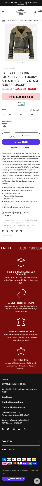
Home (3, 21)
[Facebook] (3, 230)
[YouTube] (20, 429)
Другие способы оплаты (21, 147)
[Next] (25, 63)
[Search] (35, 12)
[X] (8, 230)
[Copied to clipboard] (21, 230)
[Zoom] (35, 28)
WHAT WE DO (9, 449)
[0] (38, 12)
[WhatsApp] (17, 230)
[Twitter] (9, 429)
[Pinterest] (12, 230)
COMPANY (7, 441)
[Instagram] (15, 429)
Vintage (4, 126)
